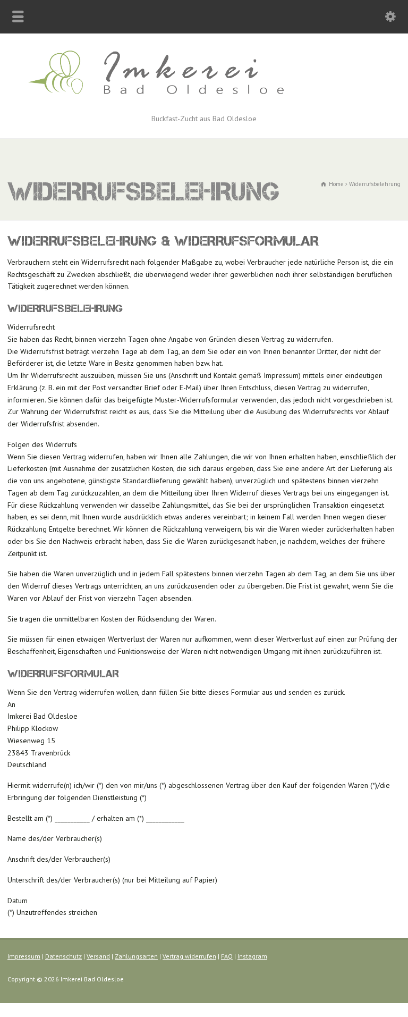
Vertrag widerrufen (189, 956)
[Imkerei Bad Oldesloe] (204, 100)
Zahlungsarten (136, 956)
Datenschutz (63, 956)
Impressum (23, 956)
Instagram (252, 956)
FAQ (227, 956)
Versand (98, 956)
